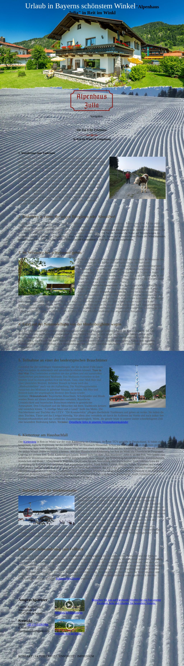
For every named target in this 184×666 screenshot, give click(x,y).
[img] (92, 45)
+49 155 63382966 (37, 624)
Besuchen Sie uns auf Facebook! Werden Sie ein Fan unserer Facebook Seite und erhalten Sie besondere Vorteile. (126, 601)
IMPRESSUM (85, 656)
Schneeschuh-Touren (68, 578)
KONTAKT (25, 656)
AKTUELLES (42, 656)
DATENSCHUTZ (64, 656)
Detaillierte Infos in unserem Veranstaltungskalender (98, 421)
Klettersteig (29, 441)
